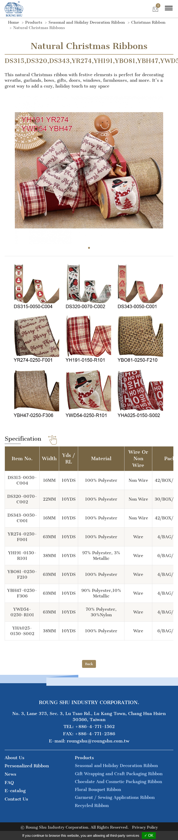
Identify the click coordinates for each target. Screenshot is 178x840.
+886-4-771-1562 (95, 726)
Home (13, 22)
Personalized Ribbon (27, 765)
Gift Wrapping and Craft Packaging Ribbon (118, 773)
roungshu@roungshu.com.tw (98, 741)
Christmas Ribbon (148, 22)
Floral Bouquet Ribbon (98, 789)
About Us (14, 757)
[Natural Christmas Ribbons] (89, 169)
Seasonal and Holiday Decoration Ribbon (86, 22)
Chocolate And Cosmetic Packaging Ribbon (118, 781)
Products (33, 22)
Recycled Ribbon (92, 805)
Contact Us (16, 799)
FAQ (9, 782)
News (10, 774)
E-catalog (15, 790)
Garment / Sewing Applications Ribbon (115, 797)
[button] (89, 248)
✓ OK (148, 835)
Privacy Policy (145, 827)
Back (89, 664)
